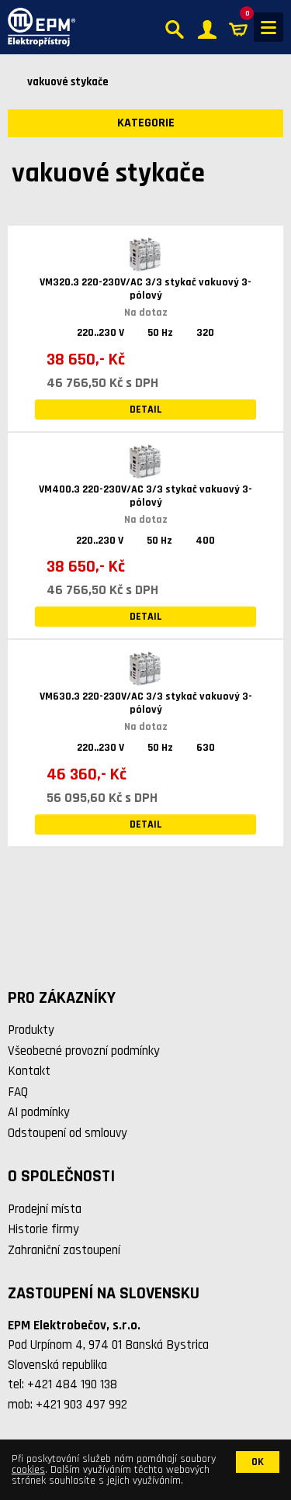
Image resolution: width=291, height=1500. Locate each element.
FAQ (18, 1092)
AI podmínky (39, 1112)
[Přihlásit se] (207, 27)
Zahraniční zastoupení (64, 1250)
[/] (37, 27)
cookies (28, 1470)
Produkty (31, 1030)
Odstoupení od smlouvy (67, 1133)
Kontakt (29, 1071)
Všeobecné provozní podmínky (84, 1050)
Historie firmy (43, 1229)
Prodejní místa (44, 1209)
